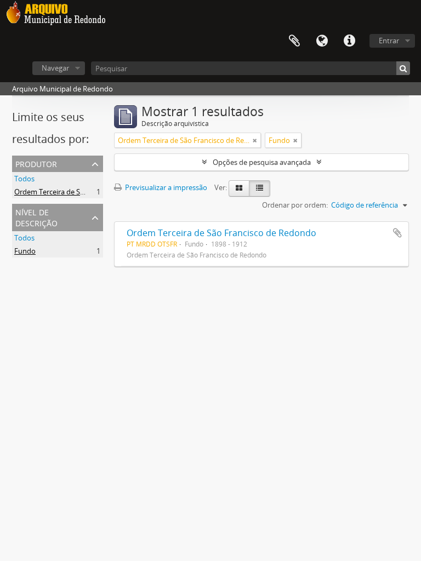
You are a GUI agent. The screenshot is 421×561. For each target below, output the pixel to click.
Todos (24, 179)
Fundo (25, 251)
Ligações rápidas (349, 41)
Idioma (321, 41)
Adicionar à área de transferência (397, 232)
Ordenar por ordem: (295, 205)
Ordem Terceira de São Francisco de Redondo (88, 192)
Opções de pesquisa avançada (262, 162)
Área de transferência (294, 41)
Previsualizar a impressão (165, 187)
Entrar (389, 40)
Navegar (55, 68)
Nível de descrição (36, 217)
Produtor (36, 163)
